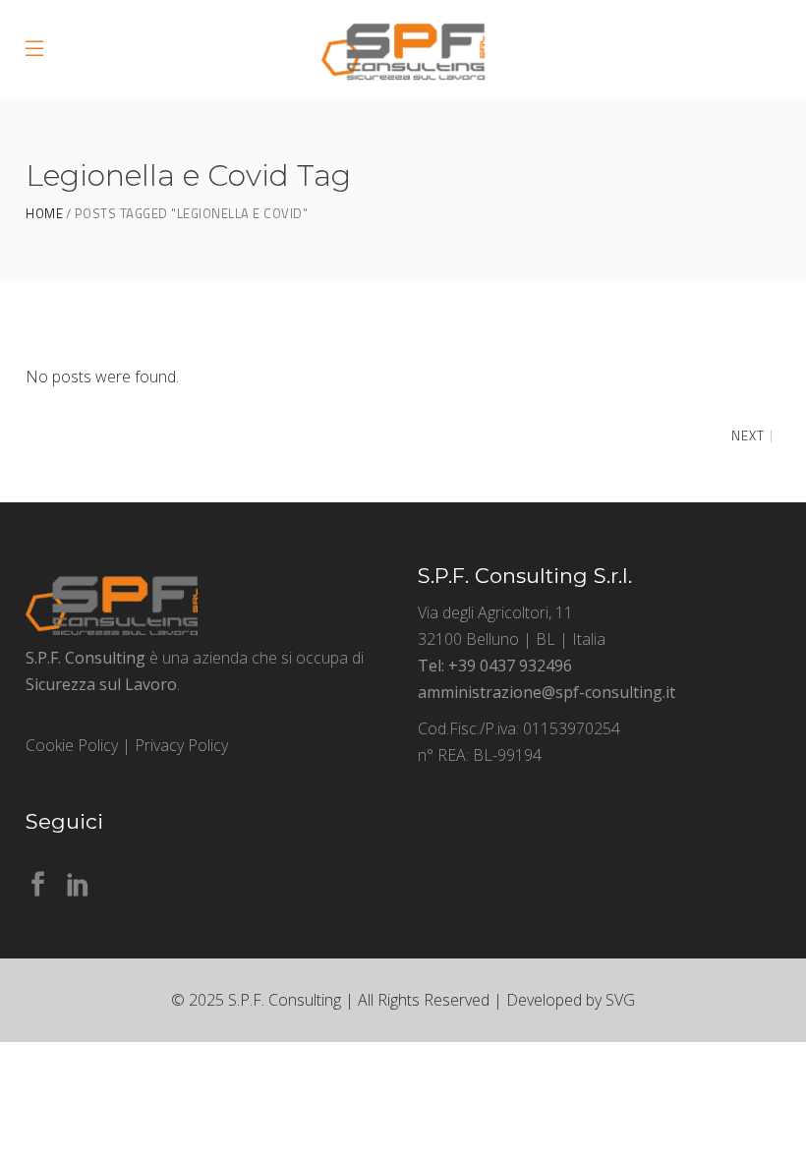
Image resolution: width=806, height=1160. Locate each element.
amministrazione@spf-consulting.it (546, 692)
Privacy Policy (181, 745)
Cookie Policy (72, 745)
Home (44, 213)
